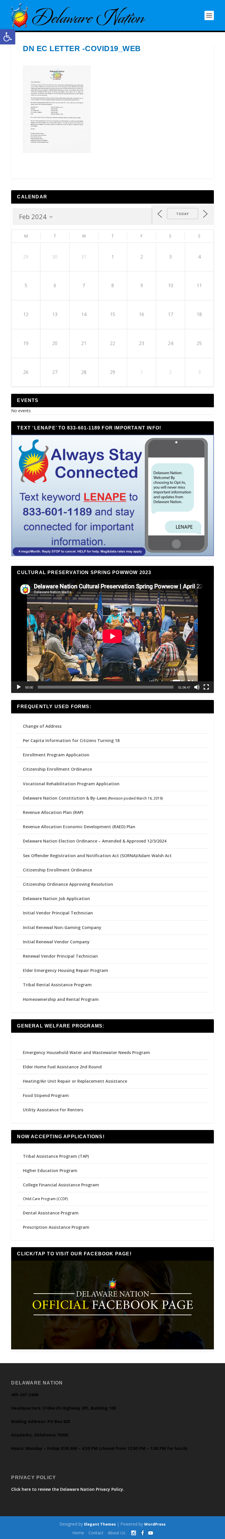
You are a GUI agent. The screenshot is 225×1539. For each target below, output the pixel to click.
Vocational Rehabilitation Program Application (71, 783)
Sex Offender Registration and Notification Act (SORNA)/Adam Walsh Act (97, 855)
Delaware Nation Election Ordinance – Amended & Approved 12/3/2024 (94, 841)
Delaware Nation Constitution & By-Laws (65, 798)
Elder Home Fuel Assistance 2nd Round (62, 1067)
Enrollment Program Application (56, 755)
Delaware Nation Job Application (56, 898)
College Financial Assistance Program (61, 1185)
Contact (95, 1532)
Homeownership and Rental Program (61, 999)
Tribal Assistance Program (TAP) (56, 1156)
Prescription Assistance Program (56, 1227)
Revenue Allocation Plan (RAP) (53, 812)
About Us (116, 1532)
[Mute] (197, 687)
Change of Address (42, 726)
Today (182, 214)
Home (78, 1532)
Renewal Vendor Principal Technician (60, 956)
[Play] (19, 687)
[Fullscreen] (206, 687)
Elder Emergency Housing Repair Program (65, 970)
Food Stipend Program (46, 1095)
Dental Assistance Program (51, 1213)
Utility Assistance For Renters (53, 1109)
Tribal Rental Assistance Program (58, 984)
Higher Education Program (50, 1170)
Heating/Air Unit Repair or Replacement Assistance (75, 1081)
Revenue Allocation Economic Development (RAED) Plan (79, 826)
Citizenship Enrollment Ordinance (57, 769)
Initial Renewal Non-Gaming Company (62, 927)
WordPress (155, 1524)
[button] (7, 36)
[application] (112, 636)
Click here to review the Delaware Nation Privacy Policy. (67, 1489)
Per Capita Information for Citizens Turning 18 (71, 740)
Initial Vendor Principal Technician (58, 913)
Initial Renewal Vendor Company (56, 941)
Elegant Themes (100, 1524)
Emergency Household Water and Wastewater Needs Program (86, 1052)
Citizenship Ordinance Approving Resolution (68, 884)
